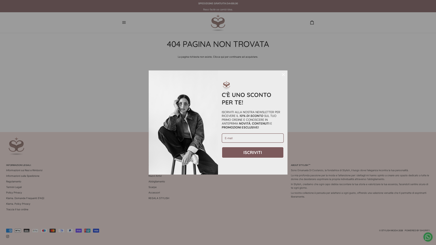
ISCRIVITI (252, 152)
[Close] (283, 74)
